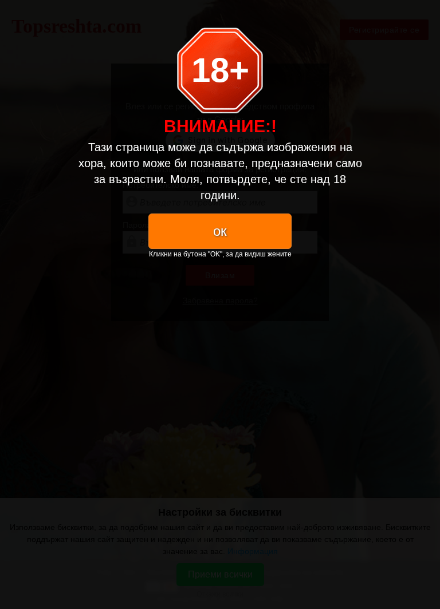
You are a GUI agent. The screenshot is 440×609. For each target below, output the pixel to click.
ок (220, 231)
